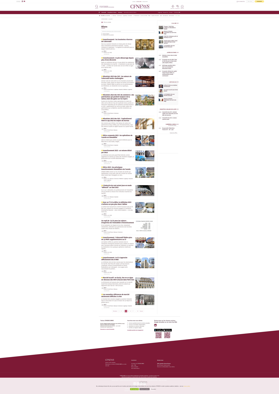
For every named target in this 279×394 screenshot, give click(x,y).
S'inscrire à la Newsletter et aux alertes (166, 366)
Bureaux (114, 15)
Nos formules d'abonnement (163, 365)
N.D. (111, 52)
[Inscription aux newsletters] (24, 1)
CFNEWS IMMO (138, 1)
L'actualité (103, 12)
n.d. (108, 52)
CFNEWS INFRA (145, 1)
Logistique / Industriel (127, 15)
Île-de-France (110, 89)
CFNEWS (134, 1)
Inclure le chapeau (106, 33)
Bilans (137, 40)
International (165, 15)
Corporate (116, 145)
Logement (130, 89)
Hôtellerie (125, 89)
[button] (96, 7)
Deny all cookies (144, 389)
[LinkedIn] (23, 1)
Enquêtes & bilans (112, 12)
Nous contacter (134, 366)
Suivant (141, 311)
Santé (105, 180)
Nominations (171, 15)
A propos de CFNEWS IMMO (137, 363)
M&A (149, 15)
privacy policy (187, 386)
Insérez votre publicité (110, 362)
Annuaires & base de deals (130, 12)
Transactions (137, 15)
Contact (170, 12)
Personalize (153, 389)
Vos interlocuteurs (135, 368)
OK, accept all (134, 389)
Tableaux (120, 12)
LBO (161, 15)
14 (137, 311)
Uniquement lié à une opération (108, 35)
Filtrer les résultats (107, 22)
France (105, 52)
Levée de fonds (143, 15)
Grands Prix (165, 12)
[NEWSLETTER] (182, 6)
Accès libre (177, 15)
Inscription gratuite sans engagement (135, 330)
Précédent (115, 311)
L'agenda (160, 12)
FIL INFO (105, 15)
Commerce (119, 15)
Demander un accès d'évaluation (107, 329)
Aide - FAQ (133, 365)
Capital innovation (155, 15)
